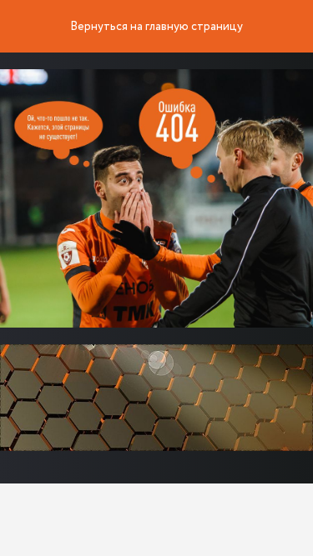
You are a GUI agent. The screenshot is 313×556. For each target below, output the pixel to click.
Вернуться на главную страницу (156, 27)
